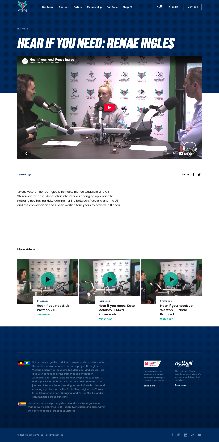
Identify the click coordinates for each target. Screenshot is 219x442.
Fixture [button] (78, 7)
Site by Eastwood (54, 435)
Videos (25, 29)
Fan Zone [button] (112, 7)
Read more (149, 385)
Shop (126, 7)
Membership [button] (94, 7)
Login (175, 6)
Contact (193, 6)
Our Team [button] (48, 7)
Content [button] (64, 7)
